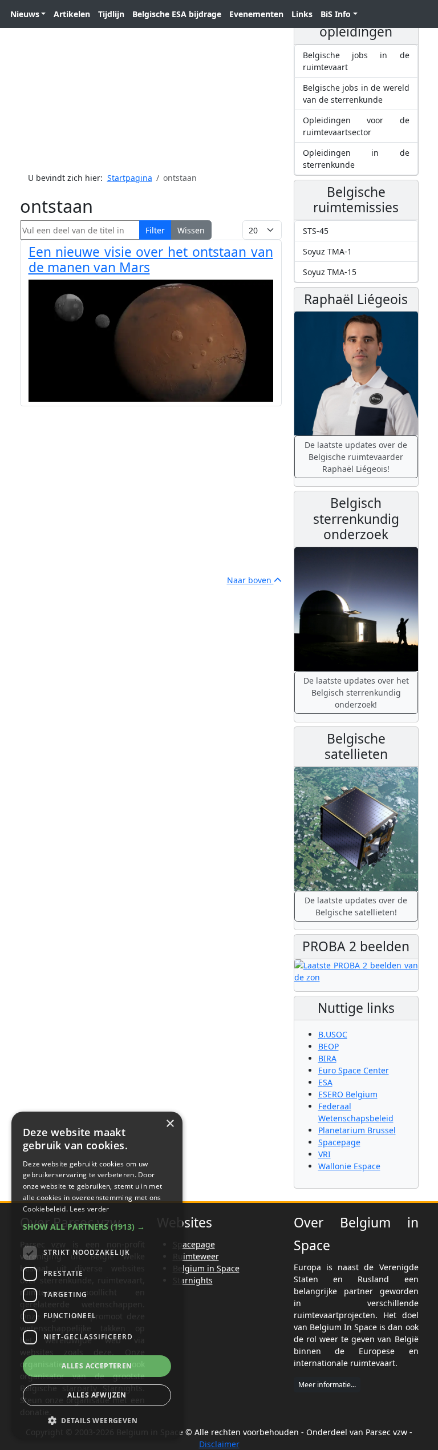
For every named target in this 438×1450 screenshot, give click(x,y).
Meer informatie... (327, 1385)
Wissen (191, 230)
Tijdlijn (111, 14)
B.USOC (332, 1034)
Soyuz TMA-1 (327, 251)
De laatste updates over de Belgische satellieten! (356, 906)
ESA (325, 1082)
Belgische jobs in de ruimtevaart (356, 61)
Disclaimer (219, 1444)
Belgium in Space (206, 1268)
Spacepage (339, 1142)
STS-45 (315, 230)
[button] (97, 1227)
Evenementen (256, 14)
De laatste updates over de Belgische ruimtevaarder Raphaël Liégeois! (356, 456)
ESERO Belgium (348, 1094)
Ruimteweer (196, 1256)
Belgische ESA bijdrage (176, 14)
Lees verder (89, 1209)
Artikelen (72, 14)
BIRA (327, 1058)
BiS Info (336, 14)
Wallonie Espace (349, 1166)
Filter (155, 230)
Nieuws (24, 14)
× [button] (169, 1124)
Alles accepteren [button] (97, 1366)
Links (302, 14)
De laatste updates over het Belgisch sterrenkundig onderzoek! (356, 692)
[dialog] (96, 1275)
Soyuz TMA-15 (329, 271)
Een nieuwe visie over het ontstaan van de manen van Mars (151, 259)
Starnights (193, 1280)
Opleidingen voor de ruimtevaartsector (356, 126)
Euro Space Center (353, 1070)
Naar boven (250, 580)
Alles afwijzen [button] (97, 1395)
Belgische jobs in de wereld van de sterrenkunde (356, 93)
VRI (324, 1154)
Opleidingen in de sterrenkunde (356, 158)
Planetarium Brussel (357, 1130)
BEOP (328, 1046)
